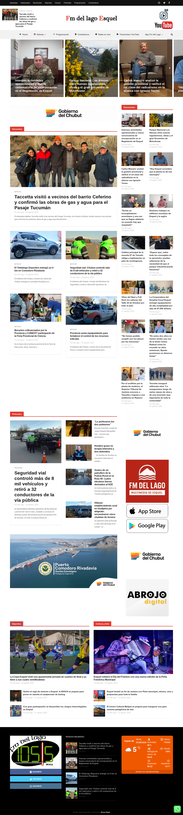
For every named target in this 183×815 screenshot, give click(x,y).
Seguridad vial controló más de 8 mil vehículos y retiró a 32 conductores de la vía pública (34, 486)
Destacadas (25, 3)
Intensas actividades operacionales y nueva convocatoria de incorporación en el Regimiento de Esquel (36, 85)
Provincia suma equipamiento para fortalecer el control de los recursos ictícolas (89, 336)
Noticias (39, 34)
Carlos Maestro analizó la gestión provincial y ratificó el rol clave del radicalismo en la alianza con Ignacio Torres (144, 85)
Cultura (58, 3)
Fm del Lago (19, 212)
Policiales (67, 3)
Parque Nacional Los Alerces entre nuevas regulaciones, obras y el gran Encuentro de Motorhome (89, 85)
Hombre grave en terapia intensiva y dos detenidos (104, 449)
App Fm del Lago (153, 34)
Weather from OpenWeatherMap (147, 772)
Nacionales (37, 3)
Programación (61, 34)
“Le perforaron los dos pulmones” (104, 423)
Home (23, 34)
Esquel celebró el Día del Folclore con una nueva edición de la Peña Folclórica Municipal (130, 678)
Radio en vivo (103, 34)
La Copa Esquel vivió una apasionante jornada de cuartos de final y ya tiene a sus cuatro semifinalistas (48, 678)
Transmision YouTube (128, 34)
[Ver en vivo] (163, 25)
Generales (14, 3)
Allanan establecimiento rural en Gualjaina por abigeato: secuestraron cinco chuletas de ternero (105, 510)
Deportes (48, 3)
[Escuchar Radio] (163, 14)
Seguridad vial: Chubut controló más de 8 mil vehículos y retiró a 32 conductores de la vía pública (90, 271)
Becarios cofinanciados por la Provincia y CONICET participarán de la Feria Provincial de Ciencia (34, 333)
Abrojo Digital (105, 812)
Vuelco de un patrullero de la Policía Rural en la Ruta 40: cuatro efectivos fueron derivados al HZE (104, 477)
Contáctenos (82, 34)
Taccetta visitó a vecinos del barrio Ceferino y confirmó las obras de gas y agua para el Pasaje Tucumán (26, 20)
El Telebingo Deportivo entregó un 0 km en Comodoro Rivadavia (33, 269)
